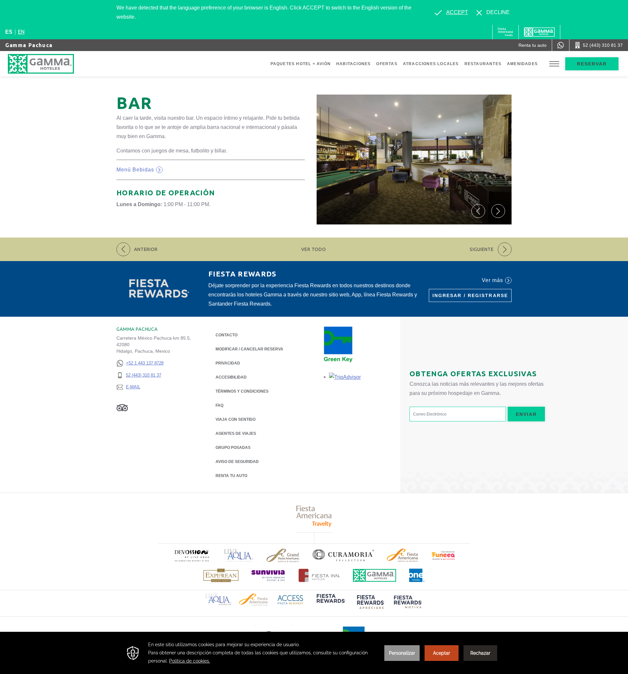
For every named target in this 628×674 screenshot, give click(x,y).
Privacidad (228, 363)
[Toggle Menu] (554, 64)
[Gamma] (539, 32)
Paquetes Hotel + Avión (300, 64)
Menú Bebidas (139, 170)
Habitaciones (353, 64)
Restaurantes (482, 64)
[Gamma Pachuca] (47, 64)
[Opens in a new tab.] (345, 377)
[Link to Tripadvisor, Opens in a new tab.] (122, 407)
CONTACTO (226, 335)
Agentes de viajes (236, 433)
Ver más (492, 280)
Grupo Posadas (233, 447)
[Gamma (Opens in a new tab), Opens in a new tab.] (505, 32)
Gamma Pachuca (29, 45)
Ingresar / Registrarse (470, 295)
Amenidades (522, 64)
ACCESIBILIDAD (231, 377)
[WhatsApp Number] (560, 45)
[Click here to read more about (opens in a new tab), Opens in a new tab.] (191, 555)
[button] (478, 211)
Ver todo (313, 249)
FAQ (219, 405)
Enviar (526, 414)
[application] (314, 653)
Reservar (592, 63)
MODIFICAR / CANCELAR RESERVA (249, 349)
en (21, 32)
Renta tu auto (231, 475)
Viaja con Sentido (235, 419)
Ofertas (386, 64)
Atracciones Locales (431, 64)
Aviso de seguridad (237, 461)
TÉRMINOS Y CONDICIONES (242, 391)
